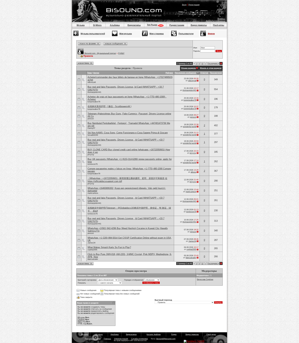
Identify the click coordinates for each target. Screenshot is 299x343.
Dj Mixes (97, 25)
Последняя (213, 63)
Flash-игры (218, 25)
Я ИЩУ (121, 53)
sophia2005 (92, 250)
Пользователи (186, 34)
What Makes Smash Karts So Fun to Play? (109, 247)
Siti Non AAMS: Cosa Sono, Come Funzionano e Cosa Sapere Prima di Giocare (128, 132)
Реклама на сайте (93, 339)
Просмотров (216, 73)
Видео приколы (199, 25)
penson (91, 119)
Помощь (221, 19)
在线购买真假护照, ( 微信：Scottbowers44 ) (109, 106)
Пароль (196, 51)
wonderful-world (189, 127)
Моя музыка (125, 34)
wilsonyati (92, 82)
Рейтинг (169, 73)
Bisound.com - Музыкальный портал (100, 53)
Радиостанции (176, 25)
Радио (173, 334)
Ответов (204, 73)
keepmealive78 (94, 102)
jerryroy (91, 155)
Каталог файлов (154, 334)
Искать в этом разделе (210, 68)
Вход (184, 5)
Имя (195, 48)
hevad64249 (93, 135)
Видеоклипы (134, 25)
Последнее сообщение (185, 73)
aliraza (193, 172)
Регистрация (194, 5)
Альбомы (115, 25)
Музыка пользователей (93, 34)
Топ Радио (152, 25)
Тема (89, 73)
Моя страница (157, 34)
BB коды (81, 317)
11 (202, 63)
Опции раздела (188, 68)
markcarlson (93, 193)
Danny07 (91, 128)
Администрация (121, 339)
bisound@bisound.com (165, 339)
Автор (96, 73)
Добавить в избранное (215, 21)
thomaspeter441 (94, 92)
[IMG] (80, 322)
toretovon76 (93, 164)
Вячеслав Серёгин (205, 279)
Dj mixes (99, 334)
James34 (91, 243)
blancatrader (93, 259)
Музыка (81, 25)
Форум (211, 34)
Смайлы (81, 319)
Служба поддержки (139, 339)
